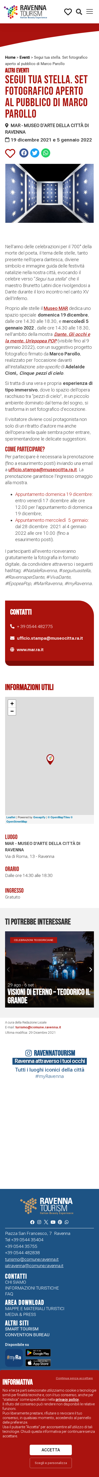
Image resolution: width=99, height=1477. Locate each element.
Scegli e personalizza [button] (51, 1463)
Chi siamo (15, 1282)
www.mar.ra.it (30, 649)
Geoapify (39, 817)
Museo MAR (56, 308)
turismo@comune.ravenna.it (38, 1027)
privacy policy (67, 1399)
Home (10, 57)
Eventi (25, 57)
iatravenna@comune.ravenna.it (34, 1265)
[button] (79, 12)
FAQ (9, 1293)
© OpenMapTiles (59, 817)
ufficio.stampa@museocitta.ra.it (42, 469)
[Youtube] (53, 1221)
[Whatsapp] (66, 1221)
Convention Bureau (27, 1334)
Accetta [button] (51, 1450)
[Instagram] (39, 1221)
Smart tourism (22, 1328)
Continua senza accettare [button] (74, 1378)
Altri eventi (17, 70)
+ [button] (12, 703)
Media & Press (20, 1314)
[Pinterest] (59, 1221)
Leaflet (10, 817)
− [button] (12, 711)
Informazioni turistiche (32, 1288)
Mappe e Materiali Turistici (34, 1308)
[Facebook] (32, 1221)
